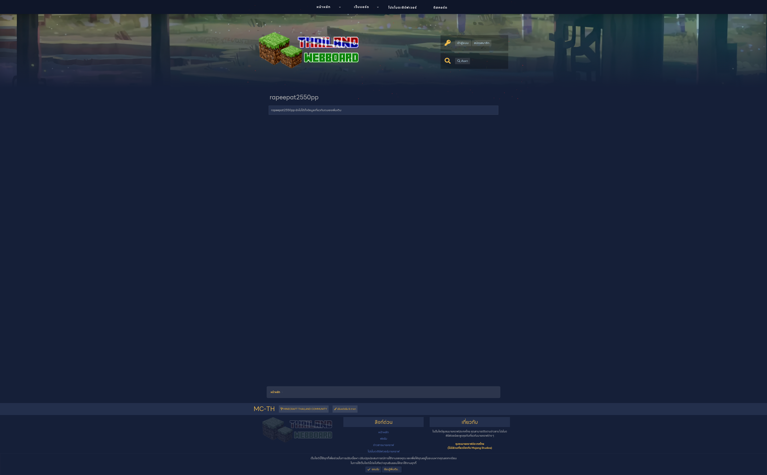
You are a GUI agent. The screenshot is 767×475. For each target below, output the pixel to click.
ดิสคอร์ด (440, 7)
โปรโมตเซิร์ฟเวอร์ (402, 7)
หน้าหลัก (324, 6)
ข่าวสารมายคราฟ (383, 445)
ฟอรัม (383, 438)
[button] (340, 7)
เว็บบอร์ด (361, 6)
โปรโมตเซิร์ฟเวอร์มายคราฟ (383, 451)
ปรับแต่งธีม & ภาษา (346, 409)
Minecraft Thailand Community (305, 409)
